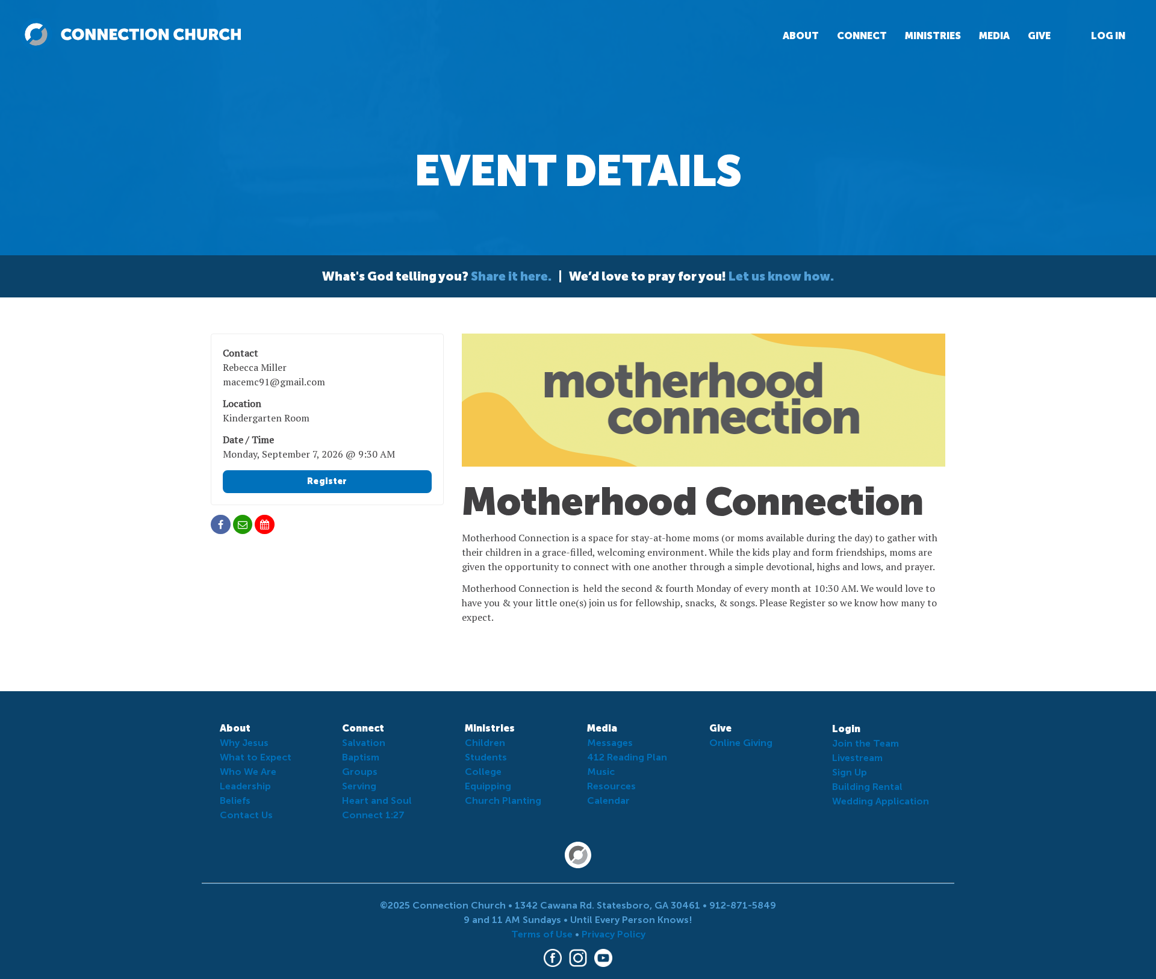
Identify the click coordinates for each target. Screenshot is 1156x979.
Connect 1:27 (373, 815)
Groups (360, 771)
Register (327, 481)
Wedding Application (880, 801)
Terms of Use (542, 934)
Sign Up (849, 772)
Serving (359, 786)
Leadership (245, 786)
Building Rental (867, 786)
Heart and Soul (377, 800)
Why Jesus (244, 742)
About (801, 36)
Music (601, 771)
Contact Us (246, 815)
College (483, 771)
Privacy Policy (613, 934)
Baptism (360, 757)
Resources (611, 786)
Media (994, 36)
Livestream (857, 757)
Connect (862, 36)
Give (1039, 36)
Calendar (608, 800)
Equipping (488, 786)
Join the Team (865, 743)
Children (485, 742)
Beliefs (235, 800)
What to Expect (255, 757)
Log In (1108, 36)
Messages (610, 742)
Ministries (933, 36)
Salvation (363, 742)
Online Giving (740, 742)
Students (486, 757)
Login (846, 729)
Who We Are (248, 771)
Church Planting (503, 800)
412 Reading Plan (627, 757)
